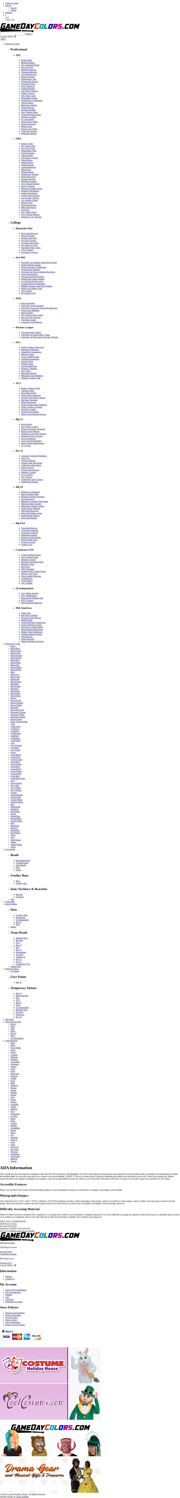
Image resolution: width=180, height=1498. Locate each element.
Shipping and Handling (15, 1313)
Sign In (8, 5)
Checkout (9, 1299)
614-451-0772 (6, 1263)
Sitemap (8, 1276)
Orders (13, 10)
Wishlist (8, 13)
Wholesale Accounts (13, 1302)
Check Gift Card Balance (15, 1290)
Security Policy (11, 1318)
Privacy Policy (11, 1320)
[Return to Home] (40, 31)
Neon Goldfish (22, 1497)
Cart (7, 1297)
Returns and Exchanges (15, 1325)
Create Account (11, 3)
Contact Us (10, 1279)
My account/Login (13, 1292)
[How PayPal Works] (21, 1342)
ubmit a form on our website (22, 1231)
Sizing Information (13, 1315)
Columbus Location (8, 1254)
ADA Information (12, 1322)
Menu (3, 39)
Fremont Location (7, 1243)
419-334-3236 (6, 1252)
